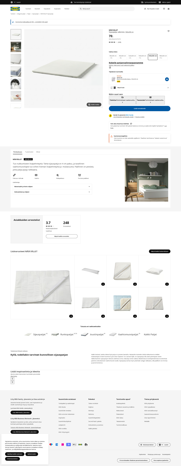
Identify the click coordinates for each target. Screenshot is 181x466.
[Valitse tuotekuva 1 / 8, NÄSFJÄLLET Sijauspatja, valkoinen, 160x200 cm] (16, 34)
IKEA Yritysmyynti (64, 432)
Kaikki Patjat (150, 334)
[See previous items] (12, 379)
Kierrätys (91, 410)
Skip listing (14, 376)
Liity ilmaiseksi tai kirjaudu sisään (123, 117)
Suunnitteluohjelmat (65, 421)
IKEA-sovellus (63, 428)
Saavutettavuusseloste (151, 414)
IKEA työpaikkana (149, 407)
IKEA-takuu (119, 418)
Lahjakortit (62, 425)
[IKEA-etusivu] (15, 9)
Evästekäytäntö (166, 454)
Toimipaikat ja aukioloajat (66, 403)
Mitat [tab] (38, 152)
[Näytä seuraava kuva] (99, 68)
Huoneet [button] (37, 9)
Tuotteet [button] (28, 9)
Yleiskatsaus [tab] (17, 152)
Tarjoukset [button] (47, 9)
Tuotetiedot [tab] (29, 152)
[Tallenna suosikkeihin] (168, 31)
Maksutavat (120, 410)
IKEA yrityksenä (149, 403)
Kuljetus (90, 407)
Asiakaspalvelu (120, 403)
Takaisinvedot (120, 421)
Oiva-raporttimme (149, 418)
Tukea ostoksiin (93, 403)
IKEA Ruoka (62, 407)
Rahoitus (91, 414)
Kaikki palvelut (92, 428)
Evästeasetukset (12, 459)
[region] (63, 68)
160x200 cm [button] (129, 32)
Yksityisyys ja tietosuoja (154, 454)
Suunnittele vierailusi (65, 410)
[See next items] (12, 382)
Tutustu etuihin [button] (139, 117)
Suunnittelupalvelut (94, 418)
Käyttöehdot (142, 454)
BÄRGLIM (119, 78)
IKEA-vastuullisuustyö (151, 410)
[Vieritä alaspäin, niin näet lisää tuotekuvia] (15, 108)
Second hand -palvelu (94, 421)
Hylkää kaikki (32, 454)
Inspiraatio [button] (57, 9)
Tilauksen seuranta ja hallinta (125, 407)
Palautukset (120, 414)
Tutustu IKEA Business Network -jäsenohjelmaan (26, 427)
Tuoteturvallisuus (121, 425)
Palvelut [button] (66, 9)
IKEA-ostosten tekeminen (66, 414)
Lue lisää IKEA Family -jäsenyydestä (21, 408)
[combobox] (106, 9)
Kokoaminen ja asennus (95, 425)
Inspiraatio (62, 418)
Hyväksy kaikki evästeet (14, 454)
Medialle (146, 421)
